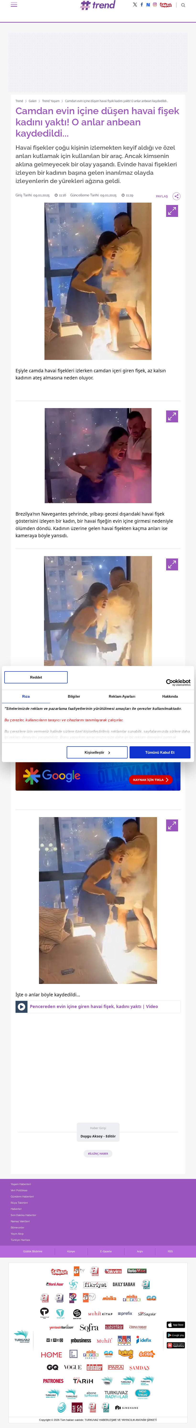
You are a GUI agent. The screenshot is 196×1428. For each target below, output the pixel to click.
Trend (19, 101)
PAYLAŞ (162, 196)
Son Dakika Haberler (23, 1215)
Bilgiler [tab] (74, 696)
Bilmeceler (17, 1227)
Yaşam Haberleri (21, 1184)
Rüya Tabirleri (19, 1202)
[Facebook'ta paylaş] (142, 5)
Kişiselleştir (94, 752)
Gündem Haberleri (22, 1196)
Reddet (36, 677)
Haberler (16, 1209)
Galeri (33, 101)
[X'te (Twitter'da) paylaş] (135, 5)
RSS (170, 1251)
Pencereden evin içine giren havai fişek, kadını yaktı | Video (94, 1006)
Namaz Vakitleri (20, 1221)
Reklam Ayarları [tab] (122, 696)
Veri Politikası (19, 1190)
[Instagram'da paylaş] (155, 5)
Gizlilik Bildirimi (32, 1251)
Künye (71, 1251)
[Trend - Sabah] (98, 5)
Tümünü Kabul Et (159, 752)
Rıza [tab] (26, 696)
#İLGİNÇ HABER (98, 1153)
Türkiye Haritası (20, 1240)
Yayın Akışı (17, 1233)
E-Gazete (106, 1251)
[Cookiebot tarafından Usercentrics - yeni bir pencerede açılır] (170, 682)
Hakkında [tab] (170, 696)
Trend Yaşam (51, 101)
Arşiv (140, 1251)
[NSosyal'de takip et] (148, 5)
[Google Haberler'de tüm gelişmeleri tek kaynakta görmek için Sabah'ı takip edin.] (98, 766)
